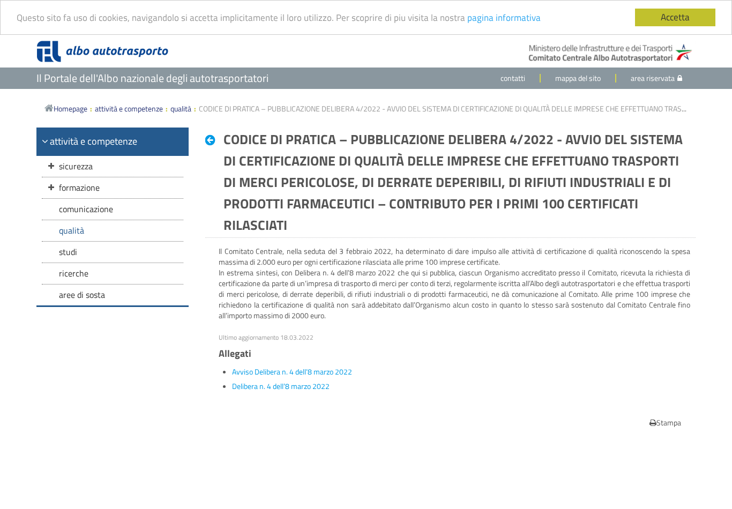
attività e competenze (129, 108)
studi (68, 251)
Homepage (70, 108)
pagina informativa (504, 18)
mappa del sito (578, 78)
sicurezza (76, 166)
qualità (180, 108)
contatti (513, 78)
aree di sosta (82, 294)
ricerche (73, 273)
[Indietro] (213, 140)
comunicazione (86, 209)
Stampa (668, 422)
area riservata (653, 78)
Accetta (675, 17)
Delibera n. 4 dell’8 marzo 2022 (281, 386)
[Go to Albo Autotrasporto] (102, 51)
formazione (79, 187)
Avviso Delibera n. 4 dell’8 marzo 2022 (292, 371)
